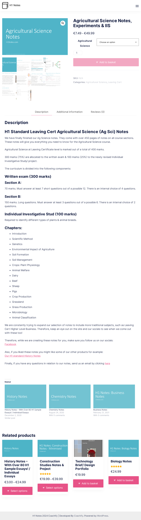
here (107, 363)
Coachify (78, 515)
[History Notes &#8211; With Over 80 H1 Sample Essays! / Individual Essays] (25, 396)
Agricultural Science (96, 82)
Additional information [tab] (70, 111)
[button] (62, 23)
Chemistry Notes (56, 410)
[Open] (137, 6)
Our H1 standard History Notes (22, 355)
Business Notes (100, 410)
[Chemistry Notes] (70, 396)
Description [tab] (41, 111)
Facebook (10, 344)
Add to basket (107, 62)
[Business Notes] (114, 396)
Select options (19, 490)
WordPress (102, 515)
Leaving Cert (115, 82)
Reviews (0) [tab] (98, 111)
